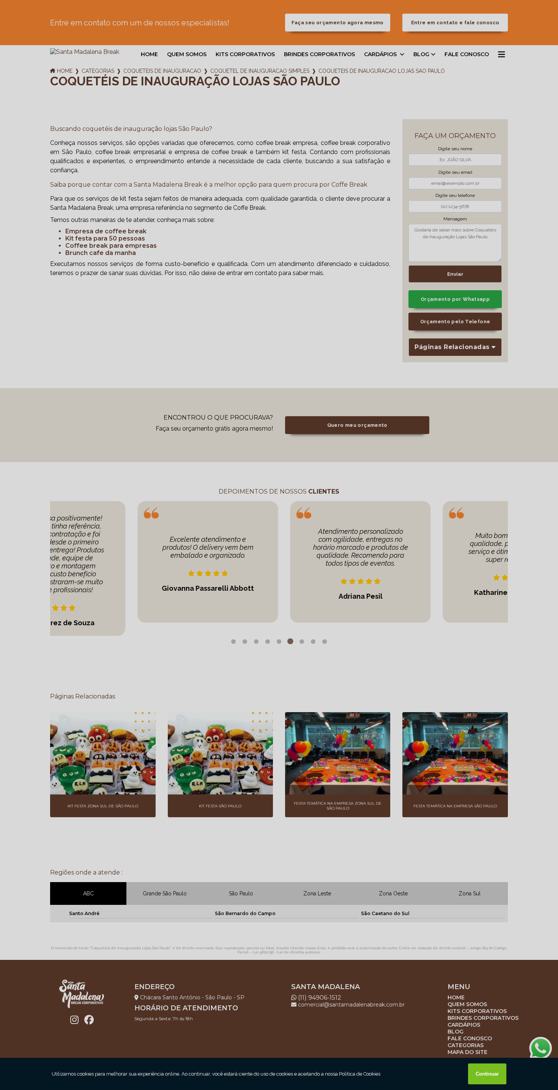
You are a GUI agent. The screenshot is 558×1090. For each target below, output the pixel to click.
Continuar (487, 1074)
